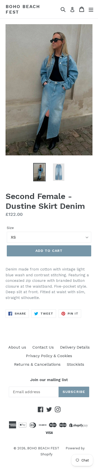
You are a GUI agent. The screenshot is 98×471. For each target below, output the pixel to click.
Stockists (75, 364)
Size (10, 228)
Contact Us (43, 347)
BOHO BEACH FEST (23, 9)
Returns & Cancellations (37, 364)
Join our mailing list (49, 380)
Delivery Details (75, 347)
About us (17, 347)
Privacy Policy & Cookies (49, 355)
